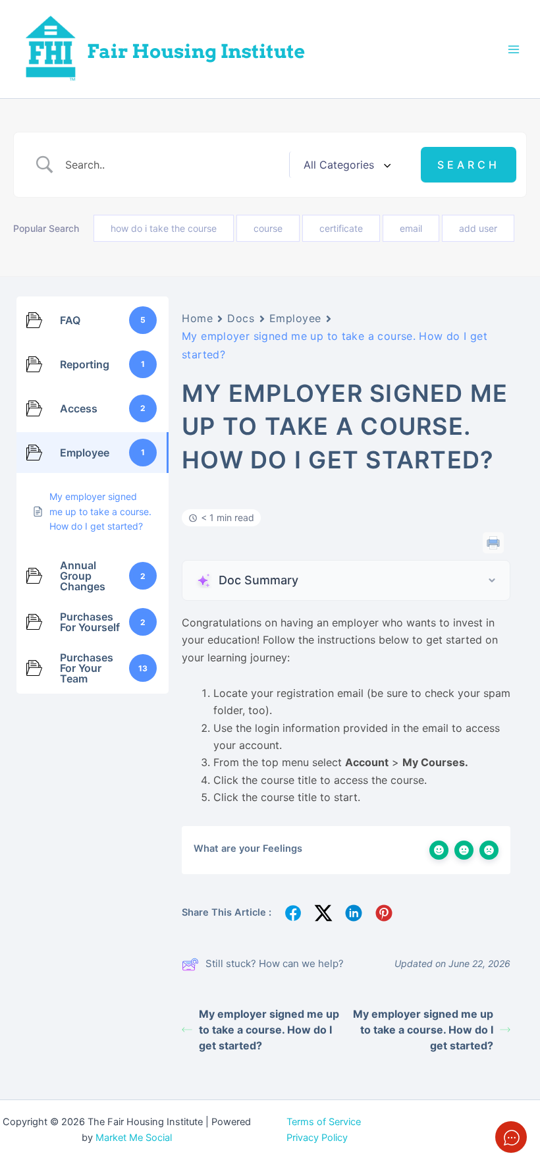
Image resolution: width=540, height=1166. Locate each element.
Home (197, 318)
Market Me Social (133, 1138)
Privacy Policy (317, 1138)
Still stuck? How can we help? (274, 963)
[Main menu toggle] (513, 49)
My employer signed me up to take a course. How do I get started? (269, 1029)
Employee (295, 318)
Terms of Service (323, 1122)
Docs (240, 318)
